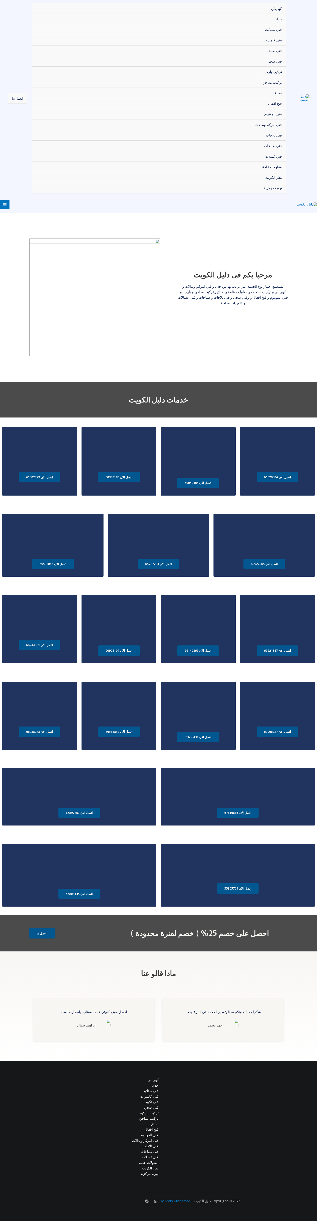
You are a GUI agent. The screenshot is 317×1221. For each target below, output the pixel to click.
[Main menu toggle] (4, 204)
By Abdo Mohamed (175, 1201)
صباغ (278, 93)
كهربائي (276, 8)
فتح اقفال (275, 103)
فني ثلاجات (274, 135)
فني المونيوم (273, 114)
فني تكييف (274, 50)
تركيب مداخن (272, 82)
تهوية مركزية (273, 188)
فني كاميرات (273, 40)
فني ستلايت (273, 29)
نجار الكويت (273, 177)
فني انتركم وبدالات (268, 124)
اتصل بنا (17, 98)
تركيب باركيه (273, 71)
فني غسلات (273, 156)
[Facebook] (147, 1201)
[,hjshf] (155, 1201)
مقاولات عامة (272, 167)
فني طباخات (273, 145)
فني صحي (274, 61)
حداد (279, 19)
